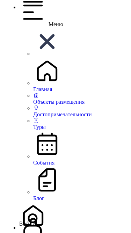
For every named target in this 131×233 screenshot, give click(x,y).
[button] (47, 54)
